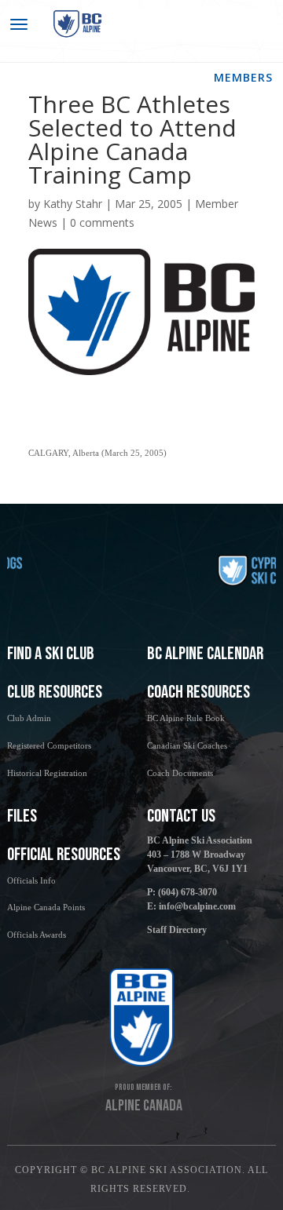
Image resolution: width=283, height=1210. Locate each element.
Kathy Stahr (72, 203)
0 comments (102, 222)
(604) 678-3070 (187, 892)
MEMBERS (243, 77)
